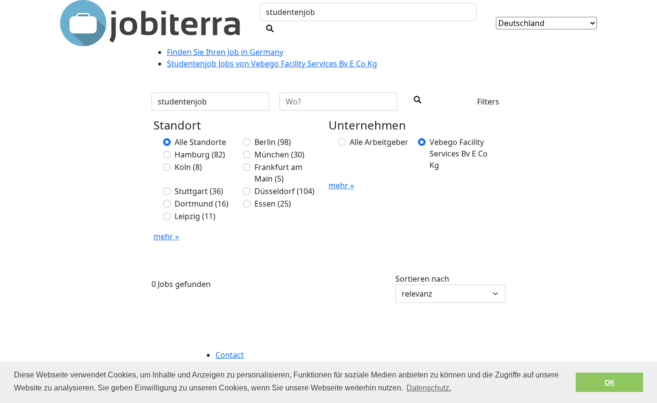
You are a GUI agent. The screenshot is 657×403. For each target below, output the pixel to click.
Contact (229, 355)
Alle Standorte (200, 142)
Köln (188, 167)
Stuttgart (199, 191)
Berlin (272, 142)
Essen (272, 203)
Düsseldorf (284, 191)
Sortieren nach (422, 278)
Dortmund (201, 203)
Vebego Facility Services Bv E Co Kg (459, 153)
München (279, 154)
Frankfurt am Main (278, 173)
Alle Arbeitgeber (379, 142)
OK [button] (610, 382)
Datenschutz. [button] (428, 388)
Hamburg (200, 154)
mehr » (166, 236)
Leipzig (195, 216)
